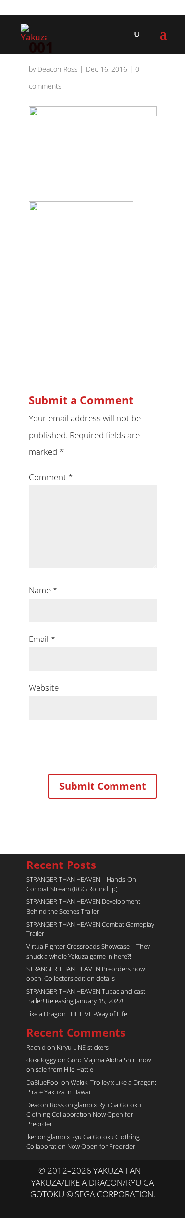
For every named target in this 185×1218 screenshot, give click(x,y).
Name (43, 590)
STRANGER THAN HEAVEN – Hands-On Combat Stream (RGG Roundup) (81, 884)
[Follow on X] (83, 1206)
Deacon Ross (57, 69)
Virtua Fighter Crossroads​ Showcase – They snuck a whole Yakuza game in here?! (88, 951)
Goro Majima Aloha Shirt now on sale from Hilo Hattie (88, 1065)
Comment (51, 476)
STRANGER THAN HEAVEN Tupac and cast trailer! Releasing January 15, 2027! (85, 996)
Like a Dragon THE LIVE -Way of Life (76, 1013)
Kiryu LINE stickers (83, 1047)
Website (44, 687)
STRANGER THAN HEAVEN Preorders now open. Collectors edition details (85, 973)
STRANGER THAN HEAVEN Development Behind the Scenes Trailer (83, 906)
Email (42, 638)
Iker (31, 1136)
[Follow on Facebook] (103, 1206)
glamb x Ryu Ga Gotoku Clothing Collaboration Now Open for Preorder (83, 1114)
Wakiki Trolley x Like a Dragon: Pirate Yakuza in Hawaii (91, 1087)
